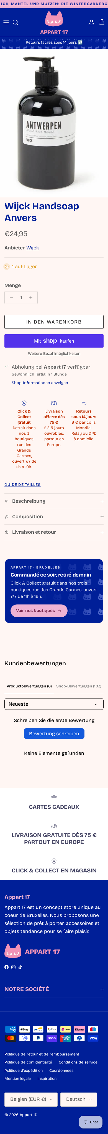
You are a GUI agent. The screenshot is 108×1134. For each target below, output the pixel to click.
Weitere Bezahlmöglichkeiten (54, 353)
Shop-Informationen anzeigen (40, 382)
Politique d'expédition (23, 1070)
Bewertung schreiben (54, 734)
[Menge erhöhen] (32, 297)
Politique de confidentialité (28, 1062)
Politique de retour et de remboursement (41, 1054)
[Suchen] (18, 22)
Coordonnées (61, 1070)
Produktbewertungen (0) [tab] (29, 686)
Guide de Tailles (22, 484)
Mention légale (17, 1078)
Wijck (32, 248)
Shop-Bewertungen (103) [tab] (78, 686)
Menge (12, 285)
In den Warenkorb (54, 322)
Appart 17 (28, 1114)
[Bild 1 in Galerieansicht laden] (54, 123)
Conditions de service (78, 1062)
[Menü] (6, 22)
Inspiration (46, 1078)
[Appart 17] (54, 22)
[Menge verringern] (10, 297)
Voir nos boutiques (35, 610)
